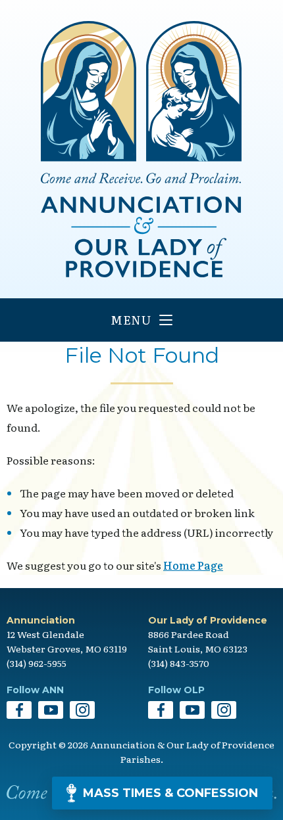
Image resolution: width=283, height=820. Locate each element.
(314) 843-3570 (178, 663)
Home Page (193, 565)
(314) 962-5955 (36, 663)
